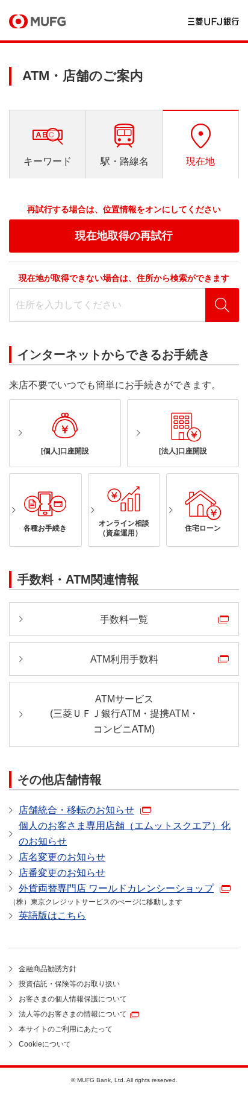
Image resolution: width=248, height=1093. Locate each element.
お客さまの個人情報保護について (73, 999)
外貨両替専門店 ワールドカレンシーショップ (116, 888)
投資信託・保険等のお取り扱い (69, 984)
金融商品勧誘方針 (47, 969)
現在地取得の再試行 (124, 236)
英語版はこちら (52, 915)
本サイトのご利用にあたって (66, 1029)
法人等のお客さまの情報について (73, 1014)
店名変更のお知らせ (62, 857)
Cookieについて (45, 1044)
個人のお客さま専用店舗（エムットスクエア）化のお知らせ (125, 833)
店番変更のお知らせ (62, 873)
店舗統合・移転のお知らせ (76, 810)
